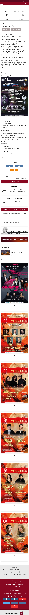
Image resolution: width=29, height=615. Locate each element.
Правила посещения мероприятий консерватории (14, 213)
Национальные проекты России (11, 572)
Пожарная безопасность (9, 574)
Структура (14, 567)
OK (21, 613)
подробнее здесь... (24, 178)
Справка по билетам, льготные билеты (11, 222)
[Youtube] (22, 599)
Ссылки (19, 574)
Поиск (6, 29)
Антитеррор (23, 572)
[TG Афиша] (14, 599)
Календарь (17, 29)
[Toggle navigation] (26, 7)
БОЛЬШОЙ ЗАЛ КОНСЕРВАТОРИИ (14, 11)
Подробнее (16, 613)
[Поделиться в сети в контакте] (9, 166)
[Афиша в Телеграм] (14, 606)
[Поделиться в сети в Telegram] (19, 166)
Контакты (14, 577)
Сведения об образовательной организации (14, 569)
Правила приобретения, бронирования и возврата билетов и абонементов (14, 217)
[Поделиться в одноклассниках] (14, 170)
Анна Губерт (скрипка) (14, 201)
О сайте (24, 574)
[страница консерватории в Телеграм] (6, 599)
